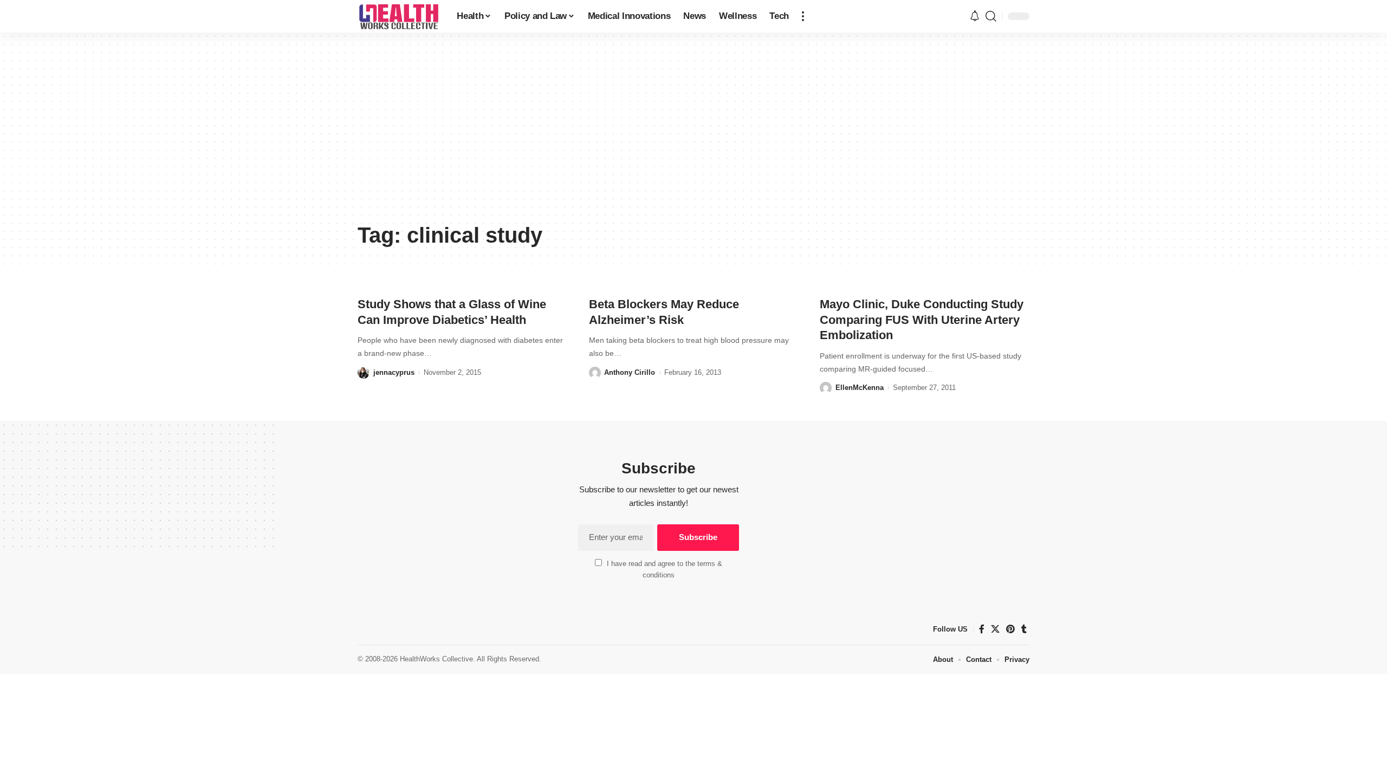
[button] (803, 16)
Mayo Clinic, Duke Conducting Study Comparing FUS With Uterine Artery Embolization (921, 319)
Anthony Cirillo (629, 372)
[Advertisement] (693, 135)
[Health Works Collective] (398, 16)
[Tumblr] (1024, 629)
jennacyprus (393, 372)
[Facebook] (981, 629)
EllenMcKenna (859, 388)
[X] (995, 629)
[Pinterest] (1010, 629)
